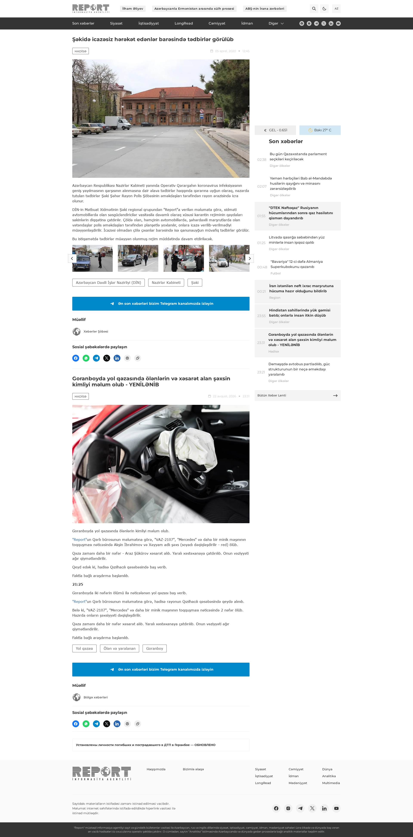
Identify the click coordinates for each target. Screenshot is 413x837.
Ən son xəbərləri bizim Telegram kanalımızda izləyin (165, 304)
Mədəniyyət (298, 783)
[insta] (309, 23)
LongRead (263, 783)
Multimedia (331, 783)
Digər (273, 23)
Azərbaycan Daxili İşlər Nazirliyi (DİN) (108, 282)
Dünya (327, 769)
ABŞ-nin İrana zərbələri (264, 9)
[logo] (90, 8)
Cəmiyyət (296, 769)
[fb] (301, 23)
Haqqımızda (156, 769)
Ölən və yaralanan (120, 648)
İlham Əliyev (132, 9)
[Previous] (72, 258)
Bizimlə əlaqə (193, 769)
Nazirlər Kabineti (166, 282)
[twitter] (323, 23)
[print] (127, 358)
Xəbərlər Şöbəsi (96, 331)
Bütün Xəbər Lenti (271, 395)
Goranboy (154, 648)
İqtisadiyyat (264, 776)
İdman (294, 776)
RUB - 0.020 (278, 130)
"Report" (79, 539)
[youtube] (338, 23)
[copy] (137, 358)
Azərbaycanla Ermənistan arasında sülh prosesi (194, 9)
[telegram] (316, 23)
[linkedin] (331, 23)
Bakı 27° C (322, 130)
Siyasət (260, 769)
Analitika (329, 776)
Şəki (195, 282)
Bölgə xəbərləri (96, 697)
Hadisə (80, 51)
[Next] (249, 258)
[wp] (86, 358)
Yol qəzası (84, 648)
